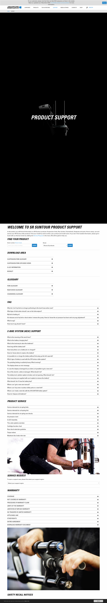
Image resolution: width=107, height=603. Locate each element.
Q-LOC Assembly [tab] (12, 420)
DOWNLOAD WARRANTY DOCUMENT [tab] (19, 525)
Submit (34, 245)
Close (104, 3)
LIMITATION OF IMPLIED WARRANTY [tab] (18, 509)
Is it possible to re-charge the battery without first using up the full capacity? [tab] (30, 356)
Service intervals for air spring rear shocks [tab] (20, 413)
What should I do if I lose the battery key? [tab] (19, 381)
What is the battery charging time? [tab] (18, 340)
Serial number (14, 242)
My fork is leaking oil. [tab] (13, 314)
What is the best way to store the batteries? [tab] (20, 343)
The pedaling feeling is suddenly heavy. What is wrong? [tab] (24, 362)
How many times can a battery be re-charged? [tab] (21, 350)
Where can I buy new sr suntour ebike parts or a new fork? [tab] (25, 387)
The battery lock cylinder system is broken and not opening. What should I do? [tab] (30, 375)
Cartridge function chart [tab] (14, 426)
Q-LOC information (14, 267)
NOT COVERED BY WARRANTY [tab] (16, 499)
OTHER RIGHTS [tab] (12, 518)
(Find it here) (18, 242)
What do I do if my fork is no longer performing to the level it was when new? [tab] (30, 308)
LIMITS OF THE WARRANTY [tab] (15, 506)
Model (44, 243)
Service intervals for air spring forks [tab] (17, 407)
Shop (81, 7)
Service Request (38, 235)
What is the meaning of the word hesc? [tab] (19, 337)
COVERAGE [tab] (10, 496)
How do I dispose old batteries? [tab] (16, 394)
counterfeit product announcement (60, 2)
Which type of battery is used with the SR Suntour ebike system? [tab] (26, 359)
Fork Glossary (12, 286)
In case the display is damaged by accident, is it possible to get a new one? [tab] (30, 369)
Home (8, 11)
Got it (98, 601)
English (91, 7)
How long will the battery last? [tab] (16, 346)
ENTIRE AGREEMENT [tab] (13, 521)
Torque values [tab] (11, 432)
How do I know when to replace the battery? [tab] (20, 353)
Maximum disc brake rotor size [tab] (16, 435)
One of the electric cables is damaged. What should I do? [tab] (24, 372)
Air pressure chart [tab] (12, 417)
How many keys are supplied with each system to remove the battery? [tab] (28, 378)
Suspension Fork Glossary (17, 259)
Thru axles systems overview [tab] (15, 423)
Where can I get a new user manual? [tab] (18, 384)
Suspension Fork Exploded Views (19, 263)
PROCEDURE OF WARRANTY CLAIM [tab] (18, 502)
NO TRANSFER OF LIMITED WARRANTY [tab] (19, 512)
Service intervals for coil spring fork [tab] (17, 410)
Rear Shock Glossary (15, 290)
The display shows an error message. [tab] (18, 365)
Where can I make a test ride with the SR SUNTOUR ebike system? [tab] (27, 391)
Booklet (10, 271)
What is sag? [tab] (11, 321)
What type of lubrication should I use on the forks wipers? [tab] (24, 311)
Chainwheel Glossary (15, 294)
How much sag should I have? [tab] (16, 324)
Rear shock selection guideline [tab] (16, 429)
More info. (27, 601)
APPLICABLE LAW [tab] (12, 515)
